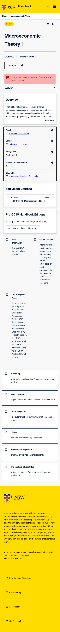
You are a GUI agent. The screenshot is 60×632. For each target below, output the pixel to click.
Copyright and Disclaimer (20, 578)
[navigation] (23, 228)
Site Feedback (15, 621)
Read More (49, 120)
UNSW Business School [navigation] (19, 133)
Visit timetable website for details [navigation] (23, 176)
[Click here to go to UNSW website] (9, 8)
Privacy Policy (15, 592)
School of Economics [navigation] (18, 144)
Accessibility (14, 607)
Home (5, 16)
